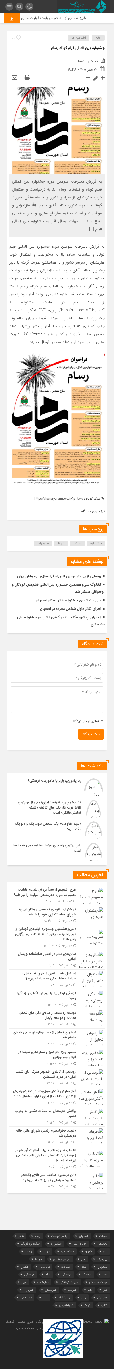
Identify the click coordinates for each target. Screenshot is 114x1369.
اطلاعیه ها (79, 38)
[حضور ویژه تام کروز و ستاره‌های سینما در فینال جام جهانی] (57, 1058)
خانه (98, 38)
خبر (105, 1251)
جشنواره (96, 543)
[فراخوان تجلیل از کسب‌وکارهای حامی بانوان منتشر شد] (57, 1038)
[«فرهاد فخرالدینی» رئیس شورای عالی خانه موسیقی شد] (57, 1136)
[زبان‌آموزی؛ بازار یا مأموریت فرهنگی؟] (57, 787)
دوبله (46, 1251)
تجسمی (102, 1243)
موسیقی (29, 1274)
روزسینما (102, 1259)
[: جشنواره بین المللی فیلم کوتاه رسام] (14, 77)
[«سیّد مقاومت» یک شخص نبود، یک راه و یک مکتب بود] (57, 830)
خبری (88, 1251)
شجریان (102, 1266)
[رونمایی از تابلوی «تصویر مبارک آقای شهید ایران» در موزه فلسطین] (57, 1077)
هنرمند (72, 1289)
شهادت (65, 1266)
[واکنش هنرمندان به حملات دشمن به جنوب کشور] (57, 1116)
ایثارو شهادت (59, 1235)
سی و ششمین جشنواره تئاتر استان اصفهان (68, 600)
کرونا (61, 543)
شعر (83, 1266)
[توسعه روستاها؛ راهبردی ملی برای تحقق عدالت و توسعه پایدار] (57, 1018)
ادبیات (103, 1235)
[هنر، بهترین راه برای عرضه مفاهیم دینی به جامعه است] (57, 851)
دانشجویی (67, 1251)
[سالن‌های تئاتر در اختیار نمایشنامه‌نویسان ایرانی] (57, 959)
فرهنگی (66, 1274)
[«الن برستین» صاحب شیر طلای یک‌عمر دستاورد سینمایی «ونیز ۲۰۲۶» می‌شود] (57, 1180)
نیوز (23, 1282)
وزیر (83, 1297)
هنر (105, 1289)
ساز (83, 1259)
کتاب (104, 1305)
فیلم (47, 1274)
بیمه (37, 1235)
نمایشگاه (43, 1282)
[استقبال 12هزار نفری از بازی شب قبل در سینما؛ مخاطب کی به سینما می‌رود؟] (57, 979)
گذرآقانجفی (66, 1305)
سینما (77, 543)
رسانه (28, 1251)
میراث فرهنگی (98, 1282)
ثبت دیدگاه (91, 734)
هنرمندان (51, 1289)
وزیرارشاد (64, 1297)
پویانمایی (26, 1297)
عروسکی (44, 1266)
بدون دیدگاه (90, 511)
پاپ (45, 1297)
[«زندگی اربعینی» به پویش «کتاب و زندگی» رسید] (57, 999)
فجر (105, 1274)
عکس (24, 1266)
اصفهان (83, 1235)
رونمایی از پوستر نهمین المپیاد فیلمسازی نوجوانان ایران (59, 576)
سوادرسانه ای (61, 1259)
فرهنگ (86, 1274)
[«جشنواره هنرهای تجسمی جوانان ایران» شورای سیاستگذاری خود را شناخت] (57, 915)
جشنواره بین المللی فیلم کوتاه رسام (78, 48)
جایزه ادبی (79, 1243)
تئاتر (21, 1235)
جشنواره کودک (30, 1243)
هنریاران (43, 543)
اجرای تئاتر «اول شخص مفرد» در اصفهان (70, 609)
